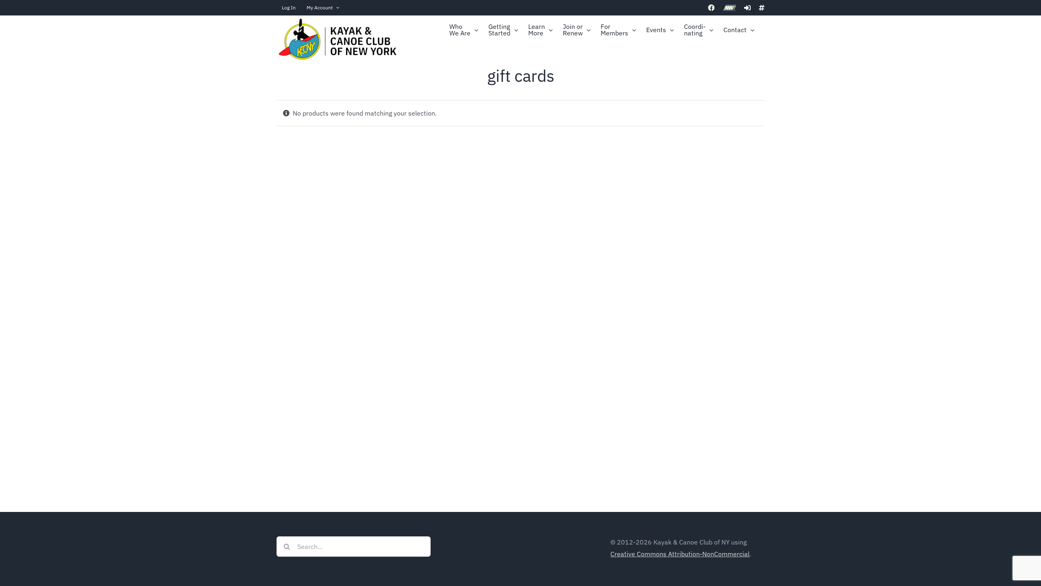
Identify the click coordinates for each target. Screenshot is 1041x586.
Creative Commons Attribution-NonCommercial (679, 554)
